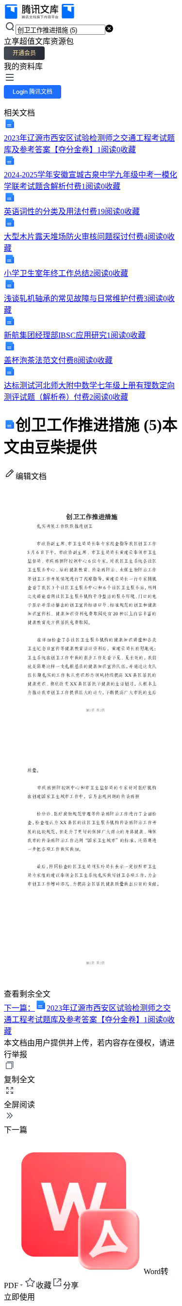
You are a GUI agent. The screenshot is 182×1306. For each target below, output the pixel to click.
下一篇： (89, 1019)
